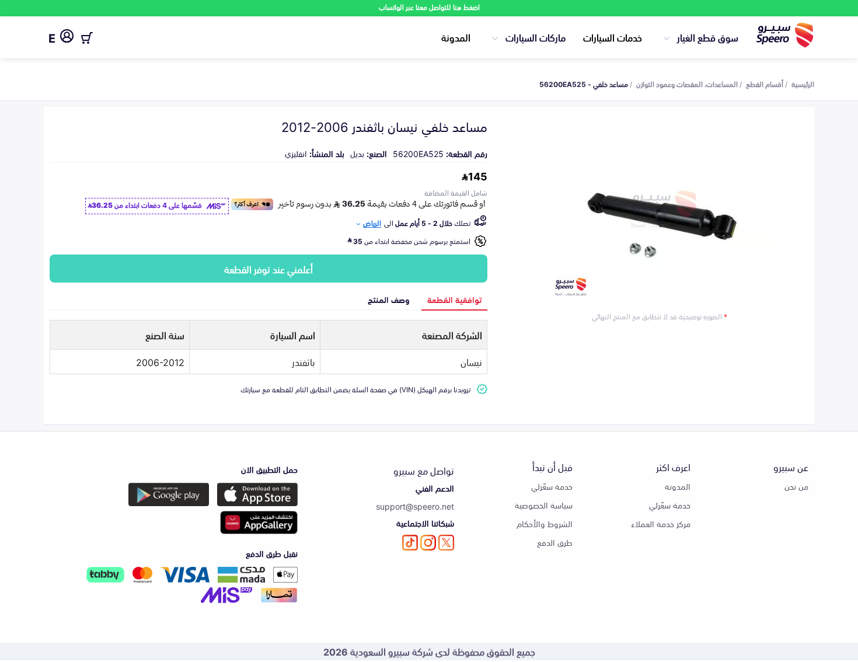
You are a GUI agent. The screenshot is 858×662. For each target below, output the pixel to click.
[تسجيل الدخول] (67, 38)
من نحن (796, 486)
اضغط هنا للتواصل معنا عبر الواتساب (429, 6)
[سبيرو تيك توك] (410, 542)
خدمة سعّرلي (669, 505)
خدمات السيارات (612, 36)
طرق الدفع (555, 542)
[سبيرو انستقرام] (428, 542)
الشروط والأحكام (545, 523)
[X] (446, 542)
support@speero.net (415, 506)
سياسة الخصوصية (544, 505)
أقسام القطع (764, 83)
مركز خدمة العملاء (660, 523)
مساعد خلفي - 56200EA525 (583, 83)
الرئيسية (802, 83)
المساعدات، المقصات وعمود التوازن (687, 83)
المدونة (455, 36)
